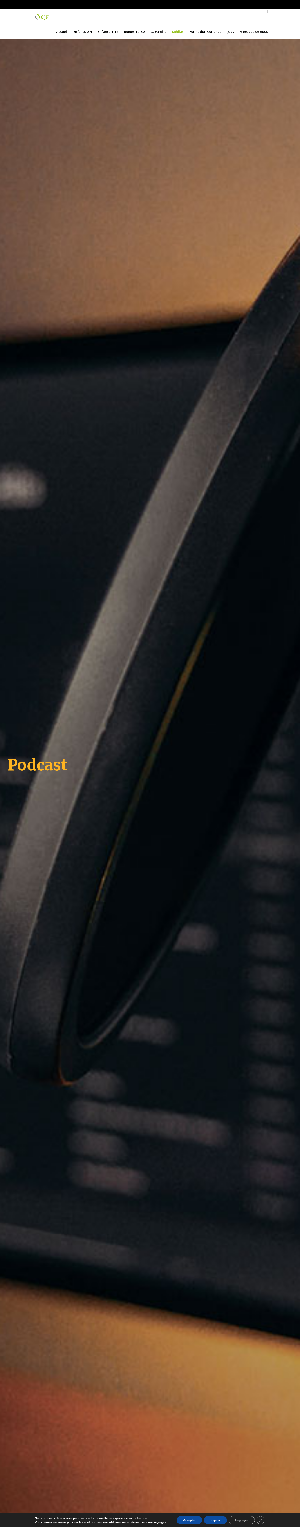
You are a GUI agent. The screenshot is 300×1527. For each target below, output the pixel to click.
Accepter (189, 1520)
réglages (160, 1522)
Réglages (241, 1520)
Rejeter (215, 1520)
